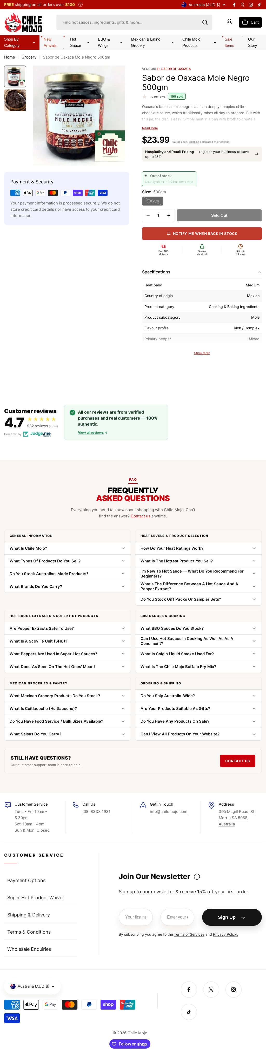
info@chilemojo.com (168, 811)
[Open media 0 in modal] (122, 158)
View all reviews (91, 432)
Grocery (29, 57)
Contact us (140, 516)
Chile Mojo (137, 1032)
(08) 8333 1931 (96, 811)
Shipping (194, 141)
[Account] (229, 22)
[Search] (205, 22)
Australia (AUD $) (204, 4)
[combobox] (134, 22)
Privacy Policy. (225, 934)
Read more (150, 128)
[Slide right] (121, 116)
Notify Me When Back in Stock (205, 233)
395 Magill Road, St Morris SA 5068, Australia (236, 817)
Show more (202, 353)
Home (9, 57)
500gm (154, 202)
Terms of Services (189, 934)
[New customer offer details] (197, 877)
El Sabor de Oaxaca (174, 69)
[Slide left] (37, 116)
